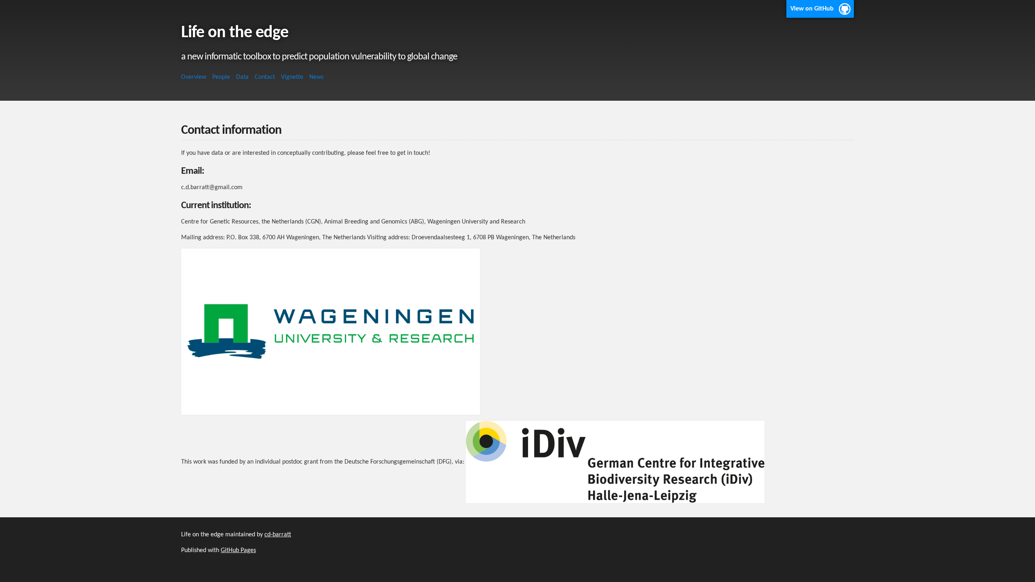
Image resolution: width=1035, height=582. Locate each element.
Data (242, 77)
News (316, 77)
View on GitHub (812, 9)
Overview (193, 77)
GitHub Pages (238, 550)
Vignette (292, 77)
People (221, 77)
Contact (265, 77)
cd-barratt (277, 534)
